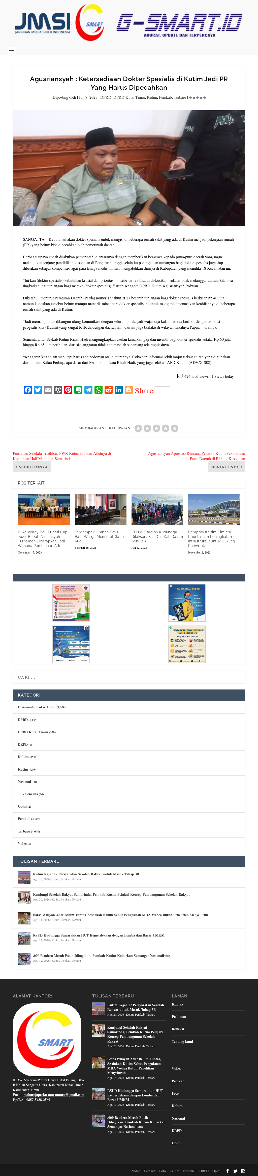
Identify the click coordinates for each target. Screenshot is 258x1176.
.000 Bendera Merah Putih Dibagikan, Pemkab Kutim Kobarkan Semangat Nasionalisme (101, 955)
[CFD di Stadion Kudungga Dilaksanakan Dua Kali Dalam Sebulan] (157, 509)
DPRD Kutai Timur (129, 97)
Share (144, 390)
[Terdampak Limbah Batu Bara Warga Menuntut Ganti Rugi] (100, 509)
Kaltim (23, 756)
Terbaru (180, 97)
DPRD (105, 97)
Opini (22, 806)
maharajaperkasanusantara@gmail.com (53, 1094)
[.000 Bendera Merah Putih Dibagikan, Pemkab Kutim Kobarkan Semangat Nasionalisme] (24, 959)
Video (22, 843)
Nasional (24, 781)
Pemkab (165, 97)
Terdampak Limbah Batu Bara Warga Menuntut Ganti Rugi (99, 536)
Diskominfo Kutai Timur (37, 707)
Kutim (152, 97)
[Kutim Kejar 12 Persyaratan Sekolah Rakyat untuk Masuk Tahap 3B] (24, 877)
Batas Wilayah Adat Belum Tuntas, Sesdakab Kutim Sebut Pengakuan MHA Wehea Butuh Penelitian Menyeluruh (120, 914)
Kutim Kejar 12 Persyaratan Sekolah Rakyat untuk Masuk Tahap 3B (86, 874)
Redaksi (178, 1028)
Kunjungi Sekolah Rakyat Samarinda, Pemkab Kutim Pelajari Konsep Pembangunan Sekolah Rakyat (111, 894)
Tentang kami (182, 1041)
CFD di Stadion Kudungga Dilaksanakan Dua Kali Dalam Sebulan (157, 536)
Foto (175, 1093)
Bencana (31, 794)
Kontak (177, 1004)
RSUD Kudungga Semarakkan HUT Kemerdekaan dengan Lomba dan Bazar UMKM (99, 935)
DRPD (23, 744)
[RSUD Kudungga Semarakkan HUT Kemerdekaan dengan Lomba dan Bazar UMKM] (24, 938)
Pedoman (179, 1016)
